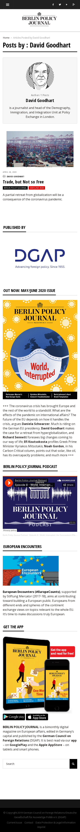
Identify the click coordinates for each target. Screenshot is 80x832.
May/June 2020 (37, 188)
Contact (29, 822)
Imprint (41, 827)
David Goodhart (40, 100)
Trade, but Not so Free (23, 182)
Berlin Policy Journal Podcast (15, 535)
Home (6, 37)
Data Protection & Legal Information (56, 822)
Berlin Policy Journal (15, 188)
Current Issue (14, 822)
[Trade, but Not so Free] (40, 149)
